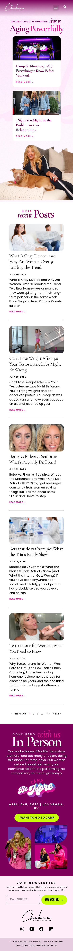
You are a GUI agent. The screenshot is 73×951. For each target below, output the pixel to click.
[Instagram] (22, 929)
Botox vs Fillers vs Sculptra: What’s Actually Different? (33, 459)
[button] (56, 8)
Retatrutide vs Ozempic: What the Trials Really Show (36, 551)
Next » (57, 713)
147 (47, 713)
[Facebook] (41, 929)
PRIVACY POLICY (23, 945)
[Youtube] (32, 929)
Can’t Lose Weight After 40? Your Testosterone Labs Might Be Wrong (35, 364)
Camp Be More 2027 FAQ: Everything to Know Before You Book (35, 71)
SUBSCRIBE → (54, 899)
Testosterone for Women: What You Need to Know (36, 648)
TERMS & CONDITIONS (46, 945)
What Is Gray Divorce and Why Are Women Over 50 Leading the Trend (32, 261)
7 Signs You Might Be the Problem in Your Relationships (34, 125)
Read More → (25, 81)
